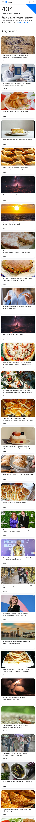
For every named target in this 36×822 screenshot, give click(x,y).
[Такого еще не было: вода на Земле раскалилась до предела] (18, 217)
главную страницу (22, 22)
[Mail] (6, 2)
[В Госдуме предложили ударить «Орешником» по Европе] (18, 691)
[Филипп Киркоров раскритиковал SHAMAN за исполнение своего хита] (18, 552)
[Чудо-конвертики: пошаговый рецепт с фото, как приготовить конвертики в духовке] (18, 161)
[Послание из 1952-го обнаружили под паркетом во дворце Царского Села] (18, 49)
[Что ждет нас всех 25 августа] (18, 189)
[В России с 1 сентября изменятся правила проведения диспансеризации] (18, 77)
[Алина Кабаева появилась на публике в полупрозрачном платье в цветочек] (18, 608)
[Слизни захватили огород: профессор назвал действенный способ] (18, 719)
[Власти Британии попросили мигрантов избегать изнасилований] (18, 636)
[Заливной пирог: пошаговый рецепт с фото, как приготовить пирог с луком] (18, 273)
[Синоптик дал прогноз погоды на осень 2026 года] (18, 580)
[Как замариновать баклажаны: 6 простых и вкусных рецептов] (18, 775)
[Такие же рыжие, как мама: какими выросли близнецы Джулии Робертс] (18, 524)
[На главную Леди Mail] (9, 2)
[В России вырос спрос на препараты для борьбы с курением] (18, 301)
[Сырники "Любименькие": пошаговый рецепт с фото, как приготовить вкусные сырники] (18, 105)
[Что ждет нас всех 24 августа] (18, 329)
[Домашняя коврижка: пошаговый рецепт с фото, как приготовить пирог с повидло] (18, 664)
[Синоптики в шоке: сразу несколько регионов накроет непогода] (18, 747)
